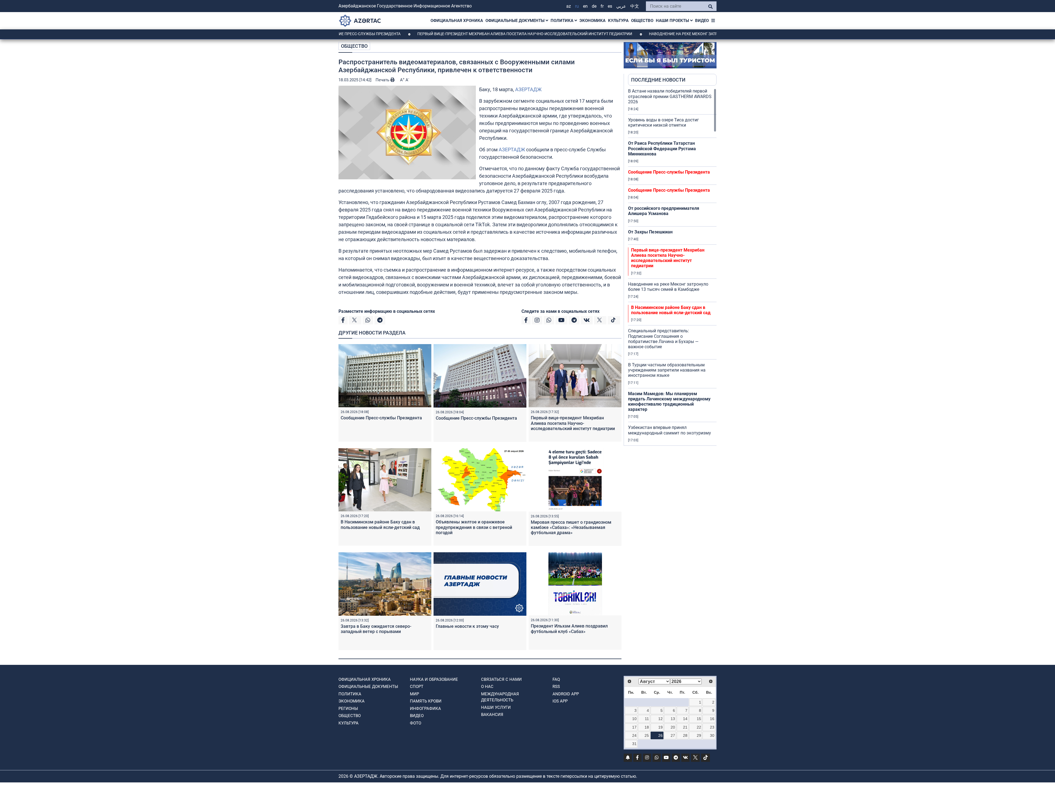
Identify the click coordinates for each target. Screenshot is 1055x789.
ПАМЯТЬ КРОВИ (426, 701)
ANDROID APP (566, 694)
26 (660, 735)
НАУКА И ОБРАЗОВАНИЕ (434, 679)
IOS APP (560, 701)
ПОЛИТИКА (562, 20)
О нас (487, 686)
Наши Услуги (496, 707)
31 (634, 743)
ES (610, 6)
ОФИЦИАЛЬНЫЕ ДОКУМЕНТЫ (515, 20)
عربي (621, 6)
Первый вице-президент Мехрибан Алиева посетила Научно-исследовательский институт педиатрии (484, 34)
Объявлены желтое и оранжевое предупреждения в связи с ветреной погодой (474, 527)
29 (699, 735)
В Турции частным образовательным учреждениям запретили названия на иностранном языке (667, 370)
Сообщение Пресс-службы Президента (381, 417)
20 (673, 727)
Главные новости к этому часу (468, 626)
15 (699, 718)
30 (712, 735)
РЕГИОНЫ (348, 708)
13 (673, 718)
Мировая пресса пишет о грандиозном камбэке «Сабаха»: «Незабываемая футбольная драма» (571, 527)
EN (585, 6)
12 (660, 718)
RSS (556, 686)
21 (685, 727)
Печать (383, 79)
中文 (634, 6)
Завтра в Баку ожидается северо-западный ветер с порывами (376, 629)
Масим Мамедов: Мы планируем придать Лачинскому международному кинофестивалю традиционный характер (669, 401)
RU (577, 6)
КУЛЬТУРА (618, 20)
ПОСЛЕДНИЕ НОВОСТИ (658, 80)
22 (699, 727)
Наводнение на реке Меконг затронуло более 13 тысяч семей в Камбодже (686, 34)
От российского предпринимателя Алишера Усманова (663, 211)
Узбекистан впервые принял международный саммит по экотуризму (669, 430)
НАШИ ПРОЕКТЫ (673, 20)
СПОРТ (416, 686)
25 (647, 735)
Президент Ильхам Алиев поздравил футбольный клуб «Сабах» (569, 628)
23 (712, 727)
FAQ (556, 679)
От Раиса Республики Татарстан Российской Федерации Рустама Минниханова (662, 148)
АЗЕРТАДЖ (528, 89)
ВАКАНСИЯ (492, 714)
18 (647, 727)
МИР (414, 694)
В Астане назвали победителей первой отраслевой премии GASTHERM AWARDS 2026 (670, 96)
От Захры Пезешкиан (650, 232)
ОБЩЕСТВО (642, 20)
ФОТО (415, 723)
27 (673, 735)
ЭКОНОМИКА (592, 20)
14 (685, 718)
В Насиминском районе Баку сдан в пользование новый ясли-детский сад (380, 524)
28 (685, 735)
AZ (568, 6)
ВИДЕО (702, 20)
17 (634, 727)
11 (647, 718)
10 (634, 718)
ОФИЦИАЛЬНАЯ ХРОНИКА (457, 20)
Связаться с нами (501, 679)
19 (660, 727)
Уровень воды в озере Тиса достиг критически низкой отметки (663, 122)
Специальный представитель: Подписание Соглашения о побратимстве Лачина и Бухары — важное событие (663, 338)
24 (634, 735)
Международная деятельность (500, 697)
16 (712, 718)
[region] (672, 266)
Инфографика (425, 708)
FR (602, 6)
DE (594, 6)
